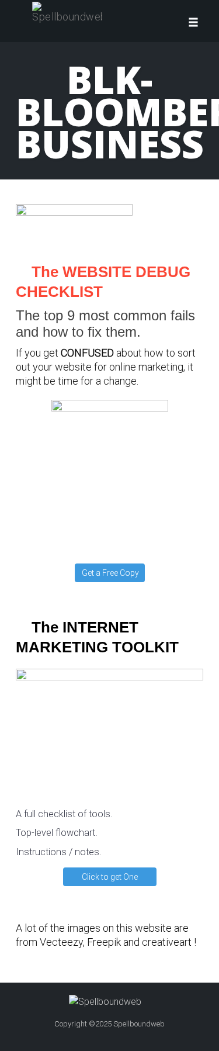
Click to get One (110, 876)
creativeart (167, 942)
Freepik (104, 942)
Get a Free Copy (110, 573)
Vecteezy (61, 942)
